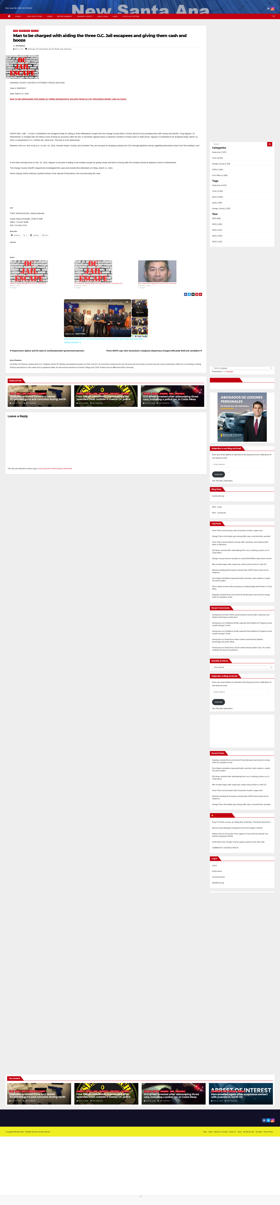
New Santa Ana (45, 1132)
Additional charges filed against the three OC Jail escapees (28, 283)
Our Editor (259, 1132)
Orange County (85, 16)
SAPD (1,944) (217, 170)
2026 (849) (216, 218)
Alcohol (155, 393)
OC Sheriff (55, 49)
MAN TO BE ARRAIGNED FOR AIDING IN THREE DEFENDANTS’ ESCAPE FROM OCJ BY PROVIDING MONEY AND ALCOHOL (68, 99)
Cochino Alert (216, 1091)
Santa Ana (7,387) (219, 152)
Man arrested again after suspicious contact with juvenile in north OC (239, 564)
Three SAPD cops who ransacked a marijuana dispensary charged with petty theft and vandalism (153, 351)
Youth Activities (130, 16)
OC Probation (32, 393)
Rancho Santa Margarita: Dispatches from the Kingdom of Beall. (237, 828)
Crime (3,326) (217, 191)
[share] (127, 302)
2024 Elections (34, 16)
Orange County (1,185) (221, 208)
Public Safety (114, 393)
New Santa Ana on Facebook (225, 380)
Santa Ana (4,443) (219, 185)
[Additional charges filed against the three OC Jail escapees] (41, 271)
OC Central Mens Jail (43, 49)
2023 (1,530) (217, 236)
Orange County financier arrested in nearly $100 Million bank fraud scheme (242, 558)
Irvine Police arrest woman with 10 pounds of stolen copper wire (237, 530)
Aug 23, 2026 (17, 403)
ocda (61, 49)
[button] (274, 16)
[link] (67, 303)
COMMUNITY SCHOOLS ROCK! (225, 848)
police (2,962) (217, 197)
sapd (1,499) (217, 203)
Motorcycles (103, 393)
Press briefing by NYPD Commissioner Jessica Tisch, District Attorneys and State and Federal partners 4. (97, 303)
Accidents (80, 393)
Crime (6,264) (217, 158)
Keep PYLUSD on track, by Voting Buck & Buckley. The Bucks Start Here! (241, 822)
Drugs (18, 393)
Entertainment (64, 16)
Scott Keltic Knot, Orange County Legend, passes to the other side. (238, 842)
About (210, 1132)
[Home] (9, 16)
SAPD (115, 16)
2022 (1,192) (217, 242)
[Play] (140, 321)
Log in (214, 865)
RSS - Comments (219, 513)
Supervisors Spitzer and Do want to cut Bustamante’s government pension (48, 351)
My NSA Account (248, 1132)
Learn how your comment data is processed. (55, 468)
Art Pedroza (20, 46)
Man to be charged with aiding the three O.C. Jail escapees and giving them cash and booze (99, 38)
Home (18, 16)
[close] (141, 1196)
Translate (229, 372)
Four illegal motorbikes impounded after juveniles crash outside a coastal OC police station (103, 399)
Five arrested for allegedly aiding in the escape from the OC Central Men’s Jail (98, 283)
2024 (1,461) (217, 230)
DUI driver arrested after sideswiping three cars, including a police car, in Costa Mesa (170, 398)
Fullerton (232, 1091)
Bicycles (88, 393)
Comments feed (218, 877)
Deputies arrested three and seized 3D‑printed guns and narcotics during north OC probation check (38, 399)
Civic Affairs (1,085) (220, 175)
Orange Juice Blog (222, 815)
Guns (24, 393)
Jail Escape (31, 49)
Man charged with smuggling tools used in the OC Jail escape (157, 283)
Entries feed (217, 871)
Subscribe (218, 474)
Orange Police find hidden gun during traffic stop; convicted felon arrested (241, 536)
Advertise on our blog (220, 1132)
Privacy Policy (268, 1132)
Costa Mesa (163, 393)
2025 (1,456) (217, 224)
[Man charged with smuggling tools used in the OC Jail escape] (169, 271)
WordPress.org (218, 883)
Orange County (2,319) (221, 164)
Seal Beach (124, 393)
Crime (49, 16)
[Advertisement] (230, 730)
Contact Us (232, 1132)
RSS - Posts (217, 507)
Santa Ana (102, 16)
